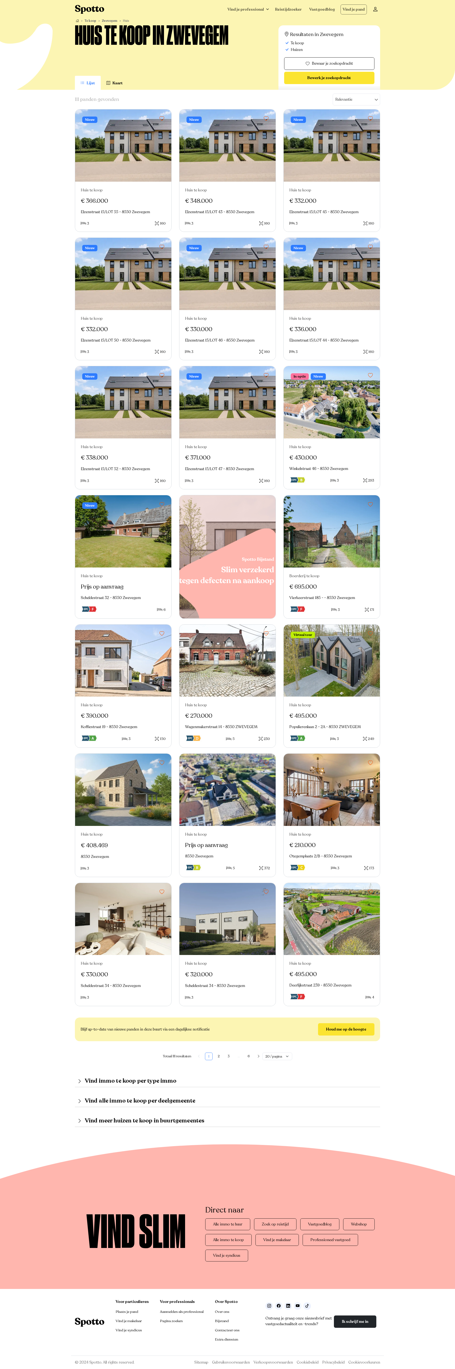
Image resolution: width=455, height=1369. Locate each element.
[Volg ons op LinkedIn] (288, 1306)
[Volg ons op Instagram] (269, 1306)
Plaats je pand (127, 1311)
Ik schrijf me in (355, 1321)
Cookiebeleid (307, 1362)
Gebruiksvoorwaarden (231, 1362)
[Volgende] (258, 1056)
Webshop (359, 1224)
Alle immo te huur (227, 1224)
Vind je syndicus (226, 1255)
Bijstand (222, 1321)
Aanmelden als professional (182, 1311)
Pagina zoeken (171, 1321)
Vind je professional (246, 9)
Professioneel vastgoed (330, 1240)
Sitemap (201, 1362)
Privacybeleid (333, 1362)
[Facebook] (278, 1306)
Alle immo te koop (228, 1240)
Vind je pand (354, 9)
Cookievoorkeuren (364, 1362)
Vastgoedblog (322, 9)
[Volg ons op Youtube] (297, 1306)
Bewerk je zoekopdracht (329, 78)
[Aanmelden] (375, 9)
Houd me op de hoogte (346, 1029)
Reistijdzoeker (288, 9)
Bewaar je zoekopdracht (332, 63)
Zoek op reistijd (275, 1224)
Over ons (222, 1311)
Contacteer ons (227, 1330)
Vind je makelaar (277, 1240)
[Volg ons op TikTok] (307, 1306)
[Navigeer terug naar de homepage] (89, 9)
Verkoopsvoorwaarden (273, 1362)
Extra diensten (226, 1339)
